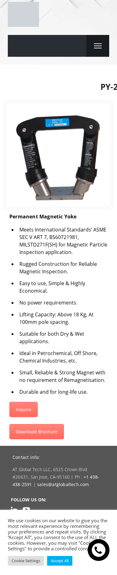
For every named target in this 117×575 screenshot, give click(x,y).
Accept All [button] (60, 560)
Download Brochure (36, 432)
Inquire (23, 409)
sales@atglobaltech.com (63, 484)
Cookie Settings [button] (26, 560)
